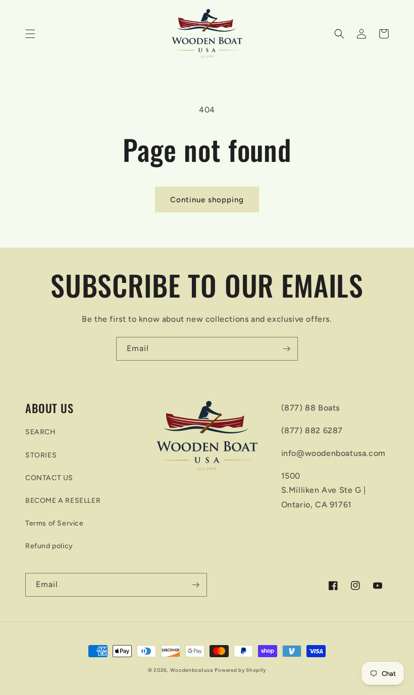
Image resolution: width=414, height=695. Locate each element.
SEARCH (40, 432)
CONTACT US (49, 478)
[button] (30, 34)
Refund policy (49, 546)
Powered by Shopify (240, 670)
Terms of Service (54, 523)
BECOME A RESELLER (62, 500)
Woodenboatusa (191, 670)
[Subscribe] (286, 349)
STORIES (41, 455)
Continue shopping (207, 199)
